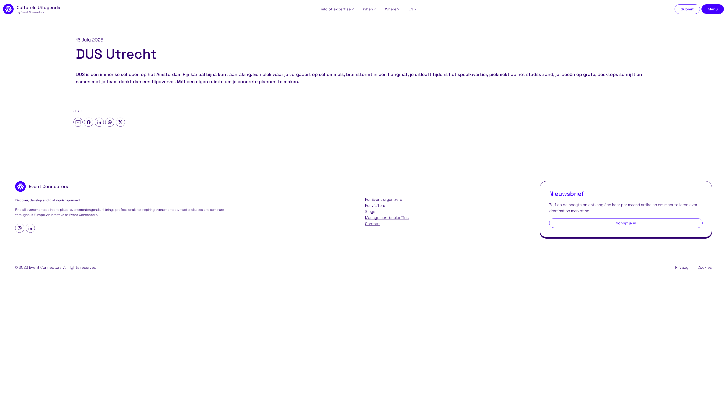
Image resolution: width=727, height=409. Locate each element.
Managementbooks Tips (387, 217)
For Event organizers (383, 199)
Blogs (370, 211)
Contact (372, 223)
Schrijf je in (626, 223)
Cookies (704, 267)
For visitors (375, 205)
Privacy (681, 267)
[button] (336, 9)
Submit (687, 9)
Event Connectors (83, 215)
